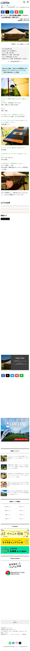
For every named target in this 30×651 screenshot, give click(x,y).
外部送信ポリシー (5, 634)
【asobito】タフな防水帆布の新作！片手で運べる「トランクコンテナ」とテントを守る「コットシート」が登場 (18, 475)
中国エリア (22, 514)
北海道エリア (8, 506)
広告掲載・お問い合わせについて (8, 629)
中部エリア (22, 510)
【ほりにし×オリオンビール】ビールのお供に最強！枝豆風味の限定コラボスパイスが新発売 (18, 483)
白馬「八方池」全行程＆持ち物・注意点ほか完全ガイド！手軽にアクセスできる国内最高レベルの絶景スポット (18, 492)
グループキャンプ (5, 219)
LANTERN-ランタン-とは (6, 628)
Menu (27, 1)
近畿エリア (7, 514)
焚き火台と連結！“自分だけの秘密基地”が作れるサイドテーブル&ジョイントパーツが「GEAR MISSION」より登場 (14, 70)
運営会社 (24, 634)
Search (24, 1)
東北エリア (22, 506)
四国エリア (7, 518)
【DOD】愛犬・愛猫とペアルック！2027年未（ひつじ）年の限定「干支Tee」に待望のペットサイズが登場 (18, 466)
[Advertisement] (15, 288)
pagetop (15, 622)
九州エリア (22, 518)
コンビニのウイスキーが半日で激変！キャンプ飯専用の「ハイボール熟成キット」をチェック (18, 457)
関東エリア (7, 510)
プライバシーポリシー (16, 634)
